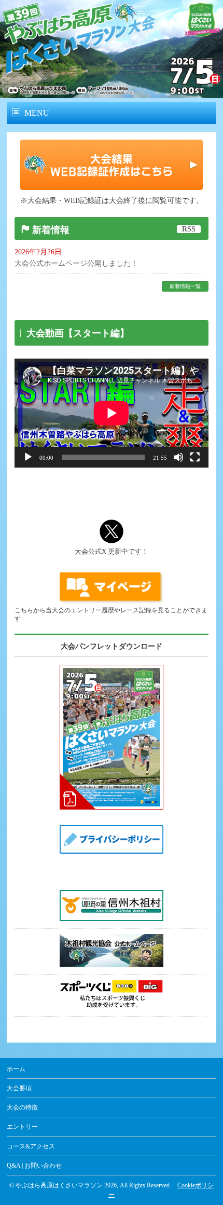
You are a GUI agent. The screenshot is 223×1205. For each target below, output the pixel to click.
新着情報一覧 (185, 286)
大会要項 (19, 1088)
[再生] (28, 457)
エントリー (22, 1126)
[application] (111, 413)
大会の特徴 (22, 1107)
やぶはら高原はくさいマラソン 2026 (66, 1185)
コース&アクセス (31, 1146)
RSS (189, 229)
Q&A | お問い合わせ (34, 1165)
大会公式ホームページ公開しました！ (76, 263)
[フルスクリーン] (195, 457)
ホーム (16, 1069)
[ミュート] (178, 457)
